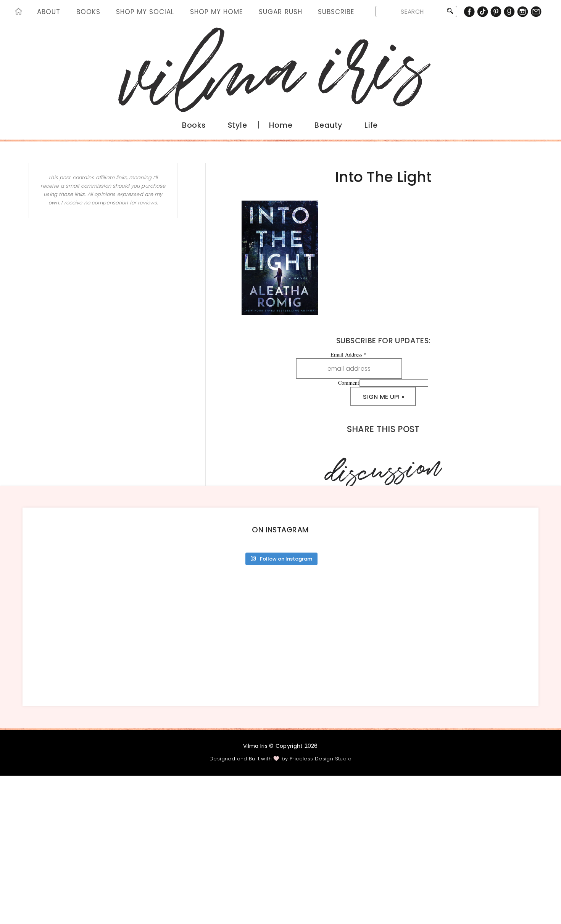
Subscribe (336, 11)
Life (371, 125)
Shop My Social (145, 11)
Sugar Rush (280, 11)
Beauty (328, 125)
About (48, 11)
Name (122, 866)
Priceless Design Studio (320, 758)
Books (88, 11)
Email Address (348, 354)
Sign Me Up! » (384, 396)
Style (237, 125)
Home (20, 13)
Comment (348, 382)
